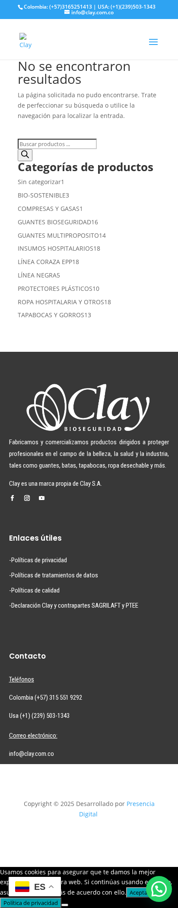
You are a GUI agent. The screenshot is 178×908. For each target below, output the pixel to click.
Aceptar (139, 892)
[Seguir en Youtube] (42, 498)
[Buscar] (25, 155)
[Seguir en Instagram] (27, 498)
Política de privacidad (30, 903)
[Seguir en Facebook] (12, 498)
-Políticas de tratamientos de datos (53, 575)
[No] (64, 905)
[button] (159, 889)
